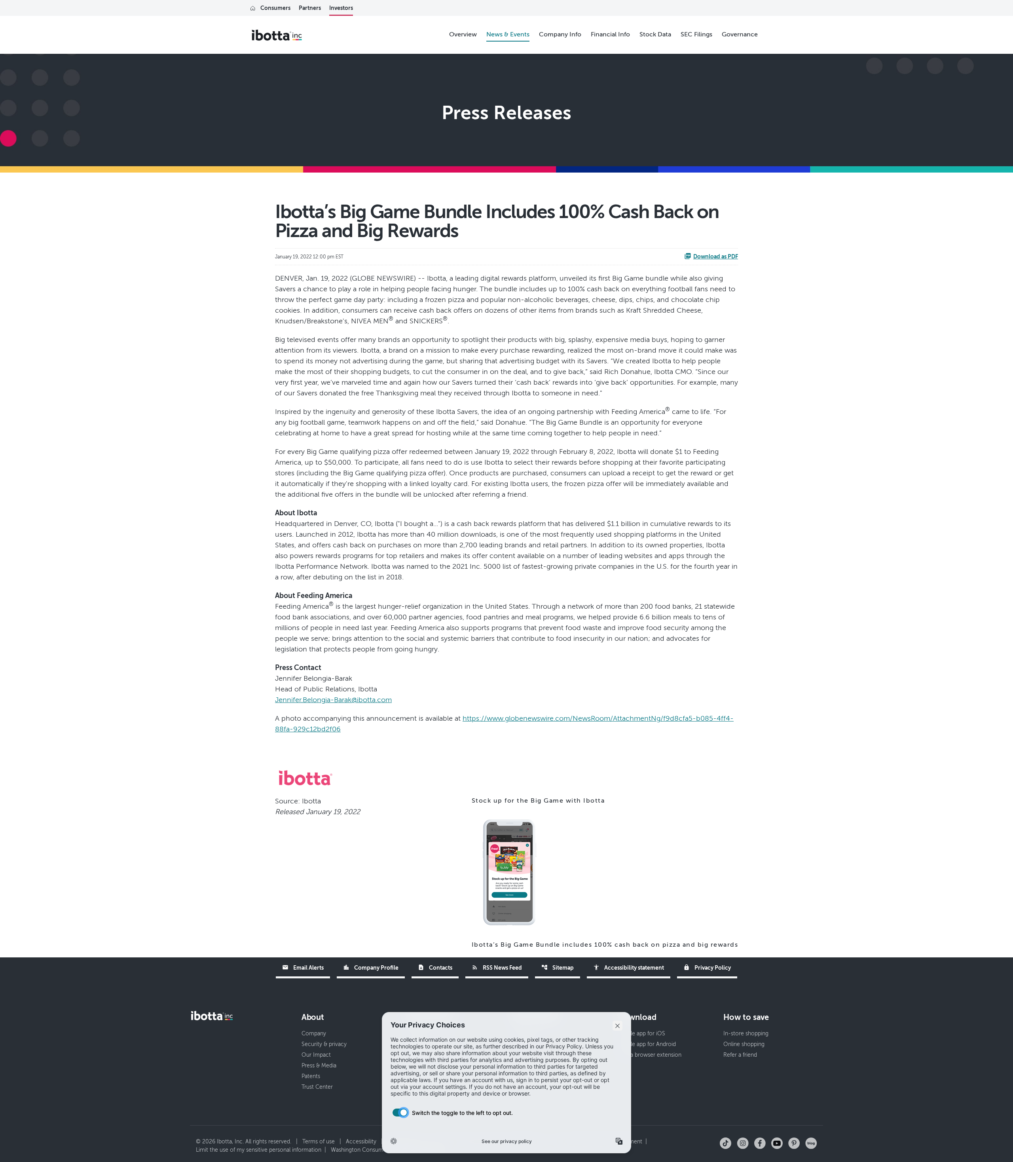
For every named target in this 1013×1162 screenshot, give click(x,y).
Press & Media (319, 1066)
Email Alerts (303, 967)
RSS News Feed (497, 967)
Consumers (275, 8)
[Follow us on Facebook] (760, 1143)
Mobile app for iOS (641, 1034)
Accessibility (361, 1142)
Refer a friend (740, 1055)
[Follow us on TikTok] (725, 1143)
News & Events (507, 34)
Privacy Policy (707, 967)
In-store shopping (745, 1034)
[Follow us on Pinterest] (794, 1143)
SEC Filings (696, 34)
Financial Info (610, 34)
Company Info (560, 34)
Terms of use (318, 1142)
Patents (311, 1076)
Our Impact (316, 1055)
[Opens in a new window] (508, 872)
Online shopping (743, 1044)
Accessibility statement (628, 967)
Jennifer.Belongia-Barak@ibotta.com (333, 700)
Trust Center (317, 1087)
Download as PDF (715, 256)
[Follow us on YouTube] (777, 1143)
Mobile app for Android (647, 1044)
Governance (740, 34)
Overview (463, 34)
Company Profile (370, 967)
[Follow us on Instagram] (743, 1143)
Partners (310, 8)
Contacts (435, 967)
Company (314, 1034)
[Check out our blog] (811, 1143)
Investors (341, 8)
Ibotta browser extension (649, 1055)
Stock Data (655, 34)
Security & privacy (324, 1044)
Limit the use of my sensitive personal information (258, 1150)
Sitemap (557, 967)
